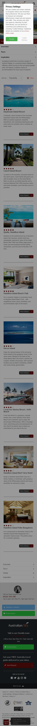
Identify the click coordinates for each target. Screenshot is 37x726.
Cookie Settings (24, 39)
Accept (11, 39)
